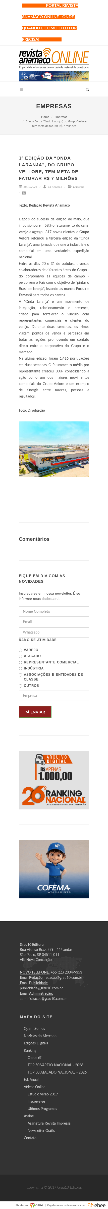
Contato (30, 1138)
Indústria (34, 668)
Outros (31, 686)
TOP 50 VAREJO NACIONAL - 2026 (55, 1065)
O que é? (34, 1058)
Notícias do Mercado (40, 1036)
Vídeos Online (34, 1087)
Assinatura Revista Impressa (49, 1123)
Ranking (30, 1050)
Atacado (32, 656)
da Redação (54, 186)
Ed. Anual (31, 1080)
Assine (29, 1116)
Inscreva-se (36, 1101)
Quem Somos (34, 1029)
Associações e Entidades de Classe (53, 677)
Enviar (37, 712)
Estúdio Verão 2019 (43, 1094)
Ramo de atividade (38, 640)
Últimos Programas (42, 1109)
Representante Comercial (51, 662)
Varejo (31, 650)
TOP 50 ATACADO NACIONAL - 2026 (57, 1072)
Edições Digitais (36, 1043)
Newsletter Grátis (41, 1131)
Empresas (61, 116)
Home (45, 116)
